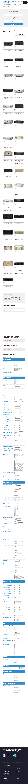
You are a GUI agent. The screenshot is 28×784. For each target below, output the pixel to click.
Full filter (7, 357)
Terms (18, 778)
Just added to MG (19, 34)
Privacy (5, 778)
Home (4, 6)
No (18, 475)
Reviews (20, 4)
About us (18, 776)
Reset (11, 357)
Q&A (15, 4)
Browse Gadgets (20, 1)
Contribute (6, 771)
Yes (15, 475)
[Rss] (14, 31)
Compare (13, 24)
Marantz (7, 349)
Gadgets (8, 4)
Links (5, 776)
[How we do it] (10, 31)
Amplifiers (7, 340)
